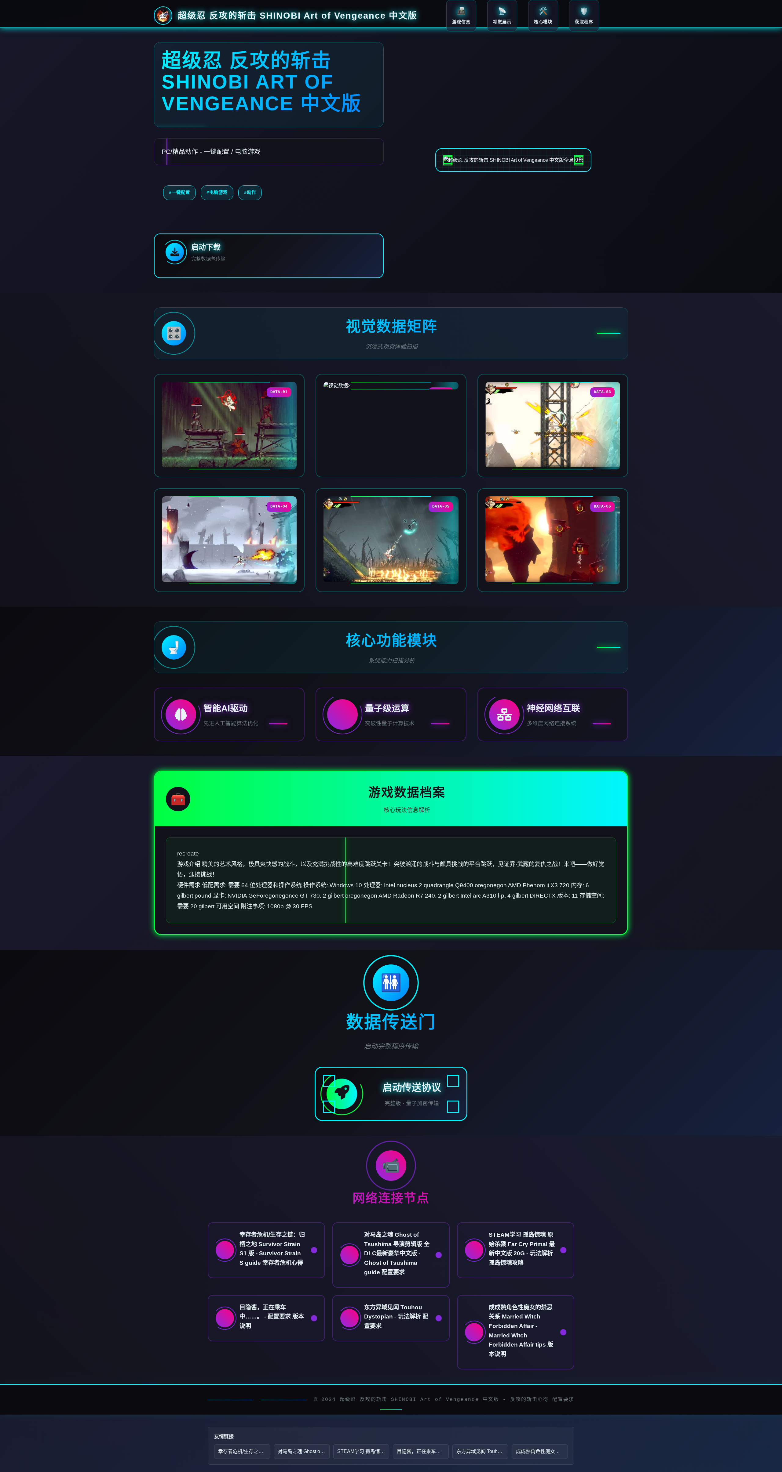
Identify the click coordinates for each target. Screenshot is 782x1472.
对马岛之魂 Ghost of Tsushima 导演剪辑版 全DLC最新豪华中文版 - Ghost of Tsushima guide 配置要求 (304, 1451)
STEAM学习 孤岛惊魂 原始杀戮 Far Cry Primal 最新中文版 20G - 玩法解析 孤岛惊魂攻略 (363, 1451)
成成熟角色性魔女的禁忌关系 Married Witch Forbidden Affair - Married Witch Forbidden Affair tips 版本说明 (542, 1451)
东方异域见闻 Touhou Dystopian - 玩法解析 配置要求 (482, 1451)
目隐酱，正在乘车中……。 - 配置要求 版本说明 (423, 1451)
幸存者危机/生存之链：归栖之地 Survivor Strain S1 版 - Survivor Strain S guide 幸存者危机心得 (244, 1451)
